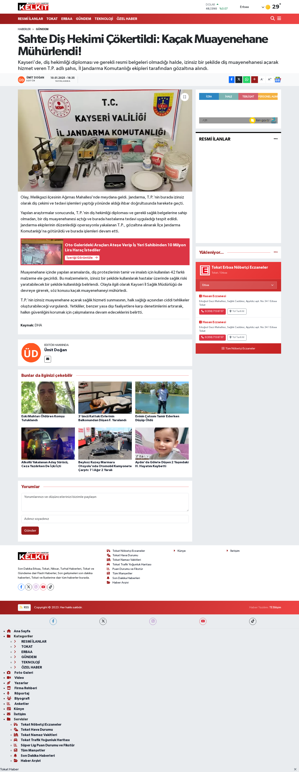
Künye (182, 550)
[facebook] (53, 621)
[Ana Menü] (278, 18)
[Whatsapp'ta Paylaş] (246, 79)
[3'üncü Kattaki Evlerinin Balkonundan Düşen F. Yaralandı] (105, 397)
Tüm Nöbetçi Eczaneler (240, 348)
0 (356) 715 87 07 (214, 311)
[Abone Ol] (277, 80)
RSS (26, 607)
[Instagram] (36, 587)
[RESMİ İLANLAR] (276, 139)
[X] (28, 587)
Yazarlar (21, 683)
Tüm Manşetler (122, 573)
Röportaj (21, 693)
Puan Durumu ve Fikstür (127, 568)
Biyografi (21, 698)
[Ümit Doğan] (31, 352)
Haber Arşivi (120, 582)
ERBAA (66, 19)
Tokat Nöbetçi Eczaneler (128, 550)
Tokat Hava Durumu (125, 555)
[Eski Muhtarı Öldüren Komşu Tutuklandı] (48, 397)
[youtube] (202, 621)
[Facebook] (21, 587)
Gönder (30, 530)
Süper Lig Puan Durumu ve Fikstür (48, 745)
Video (19, 677)
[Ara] (273, 18)
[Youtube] (43, 587)
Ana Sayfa (22, 631)
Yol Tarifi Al (238, 311)
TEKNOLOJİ (104, 19)
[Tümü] (276, 252)
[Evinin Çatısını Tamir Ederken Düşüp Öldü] (162, 397)
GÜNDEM (83, 19)
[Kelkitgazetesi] (33, 7)
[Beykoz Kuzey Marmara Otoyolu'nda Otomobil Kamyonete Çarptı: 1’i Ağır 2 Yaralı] (105, 443)
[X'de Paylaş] (238, 79)
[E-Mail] (47, 359)
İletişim (235, 550)
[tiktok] (252, 621)
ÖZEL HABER (127, 19)
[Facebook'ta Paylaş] (232, 79)
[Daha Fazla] (254, 79)
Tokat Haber (9, 769)
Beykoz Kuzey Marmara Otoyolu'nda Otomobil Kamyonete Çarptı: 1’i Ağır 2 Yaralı (105, 466)
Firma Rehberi (25, 688)
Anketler (21, 703)
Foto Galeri (23, 672)
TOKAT (52, 19)
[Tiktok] (50, 587)
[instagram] (152, 621)
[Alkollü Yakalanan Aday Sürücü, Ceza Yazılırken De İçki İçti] (48, 443)
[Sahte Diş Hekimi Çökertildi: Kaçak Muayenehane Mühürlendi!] (105, 140)
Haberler (24, 29)
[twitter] (103, 621)
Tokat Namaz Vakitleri (126, 559)
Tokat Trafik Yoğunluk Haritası (131, 564)
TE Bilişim (275, 607)
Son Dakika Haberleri (126, 578)
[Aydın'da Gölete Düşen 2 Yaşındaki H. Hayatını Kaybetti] (162, 443)
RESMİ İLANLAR (30, 19)
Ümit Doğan (55, 350)
